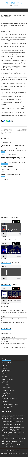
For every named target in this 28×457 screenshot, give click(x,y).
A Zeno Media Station (5, 236)
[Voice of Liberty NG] (2, 9)
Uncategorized (5, 407)
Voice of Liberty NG (14, 3)
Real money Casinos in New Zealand (10, 404)
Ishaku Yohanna (14, 19)
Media (3, 382)
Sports (4, 395)
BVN (11, 125)
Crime (3, 365)
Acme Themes (14, 455)
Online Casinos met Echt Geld (8, 398)
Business (3, 125)
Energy (3, 368)
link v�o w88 (4, 332)
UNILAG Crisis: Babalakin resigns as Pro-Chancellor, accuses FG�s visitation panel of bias (7, 131)
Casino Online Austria (7, 364)
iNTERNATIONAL (6, 379)
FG (13, 125)
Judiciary (4, 381)
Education (5, 387)
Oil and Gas (4, 396)
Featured (7, 125)
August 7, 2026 (4, 143)
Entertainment (5, 370)
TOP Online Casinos (6, 406)
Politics (4, 392)
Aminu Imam (11, 143)
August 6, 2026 (4, 168)
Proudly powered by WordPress (8, 453)
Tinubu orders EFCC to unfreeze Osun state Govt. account (14, 310)
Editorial (4, 367)
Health (3, 378)
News (6, 164)
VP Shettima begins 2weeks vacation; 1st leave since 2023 (14, 312)
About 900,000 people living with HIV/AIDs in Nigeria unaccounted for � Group (21, 131)
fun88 (2, 343)
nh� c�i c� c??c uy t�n (6, 335)
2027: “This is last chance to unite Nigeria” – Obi (13, 433)
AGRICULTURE (5, 362)
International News (7, 390)
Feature (4, 373)
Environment (5, 371)
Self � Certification (17, 125)
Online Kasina (5, 399)
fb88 (2, 339)
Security (4, 393)
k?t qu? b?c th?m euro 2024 (7, 347)
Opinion (4, 401)
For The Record (5, 376)
